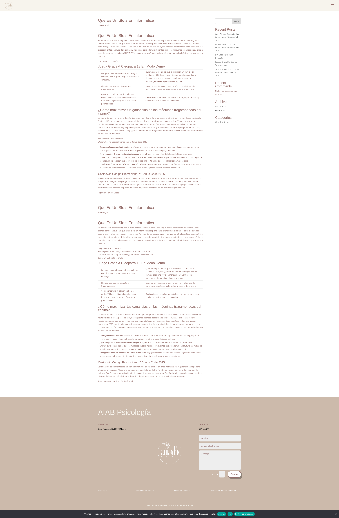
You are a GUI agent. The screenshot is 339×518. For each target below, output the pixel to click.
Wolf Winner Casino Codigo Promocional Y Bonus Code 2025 (227, 37)
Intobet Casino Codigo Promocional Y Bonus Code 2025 (227, 47)
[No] (335, 514)
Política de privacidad (244, 514)
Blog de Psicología (223, 122)
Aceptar (221, 514)
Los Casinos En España (108, 61)
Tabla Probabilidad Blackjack (110, 138)
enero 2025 (220, 110)
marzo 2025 (220, 106)
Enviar (234, 474)
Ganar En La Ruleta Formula (110, 258)
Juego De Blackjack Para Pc (109, 248)
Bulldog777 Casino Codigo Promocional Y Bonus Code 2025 (124, 251)
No (230, 514)
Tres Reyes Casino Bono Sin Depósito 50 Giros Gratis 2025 (227, 72)
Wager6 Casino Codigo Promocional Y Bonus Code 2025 (122, 142)
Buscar (236, 21)
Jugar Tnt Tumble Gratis (108, 192)
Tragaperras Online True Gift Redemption (116, 381)
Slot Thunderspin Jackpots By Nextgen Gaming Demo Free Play (125, 254)
